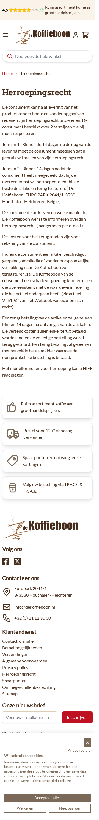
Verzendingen (15, 654)
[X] (17, 561)
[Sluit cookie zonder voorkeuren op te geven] (87, 742)
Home (7, 73)
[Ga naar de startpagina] (42, 35)
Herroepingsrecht (19, 673)
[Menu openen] (5, 35)
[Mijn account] (75, 35)
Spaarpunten (14, 680)
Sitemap (10, 693)
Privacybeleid (79, 750)
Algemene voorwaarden (24, 660)
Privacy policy (15, 667)
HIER (88, 368)
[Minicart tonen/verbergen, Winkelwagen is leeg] (85, 35)
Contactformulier (18, 641)
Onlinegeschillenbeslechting (29, 687)
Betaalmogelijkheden (22, 647)
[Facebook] (5, 561)
